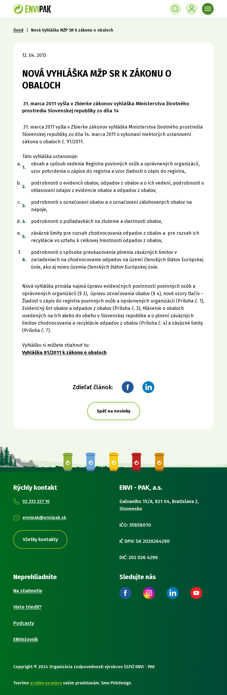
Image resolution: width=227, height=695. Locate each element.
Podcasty (23, 623)
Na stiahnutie (27, 591)
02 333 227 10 (36, 501)
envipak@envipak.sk (44, 517)
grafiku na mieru (46, 683)
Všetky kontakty (40, 539)
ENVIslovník (25, 639)
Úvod (18, 30)
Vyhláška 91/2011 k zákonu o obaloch (64, 352)
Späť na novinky (114, 411)
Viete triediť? (27, 607)
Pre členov (191, 9)
